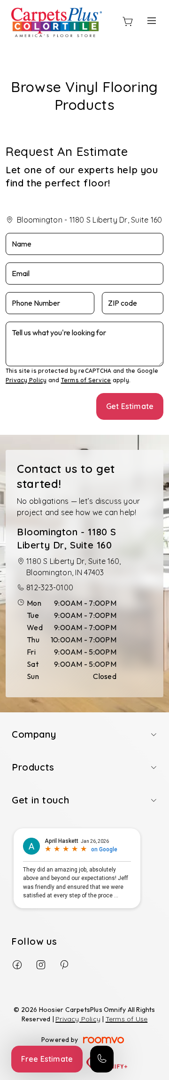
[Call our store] (102, 1059)
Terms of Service (86, 380)
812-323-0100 (49, 587)
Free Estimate (47, 1059)
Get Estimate (130, 406)
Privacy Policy (26, 380)
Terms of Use (127, 1019)
